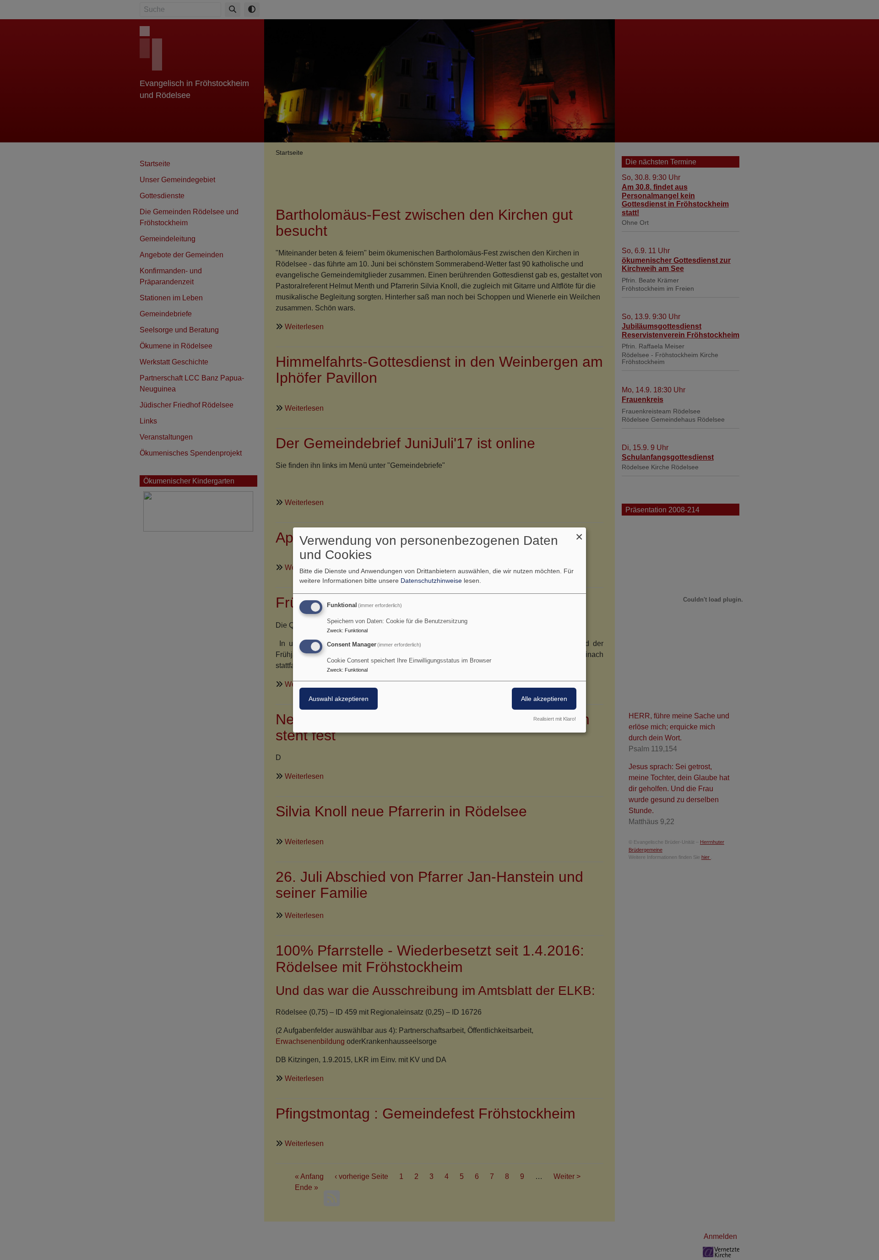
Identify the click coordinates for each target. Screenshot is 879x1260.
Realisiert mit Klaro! (554, 719)
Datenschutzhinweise (431, 580)
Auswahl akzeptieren (339, 698)
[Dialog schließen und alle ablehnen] (579, 533)
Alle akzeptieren (544, 698)
